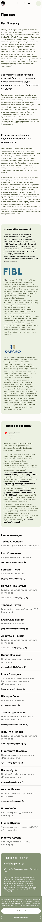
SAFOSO (7, 357)
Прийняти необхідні (21, 917)
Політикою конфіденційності (12, 903)
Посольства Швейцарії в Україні (18, 521)
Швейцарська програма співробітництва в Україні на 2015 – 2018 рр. (19, 492)
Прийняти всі (21, 911)
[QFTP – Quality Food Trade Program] (3, 3)
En (18, 3)
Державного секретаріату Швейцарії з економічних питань (19, 483)
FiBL (5, 280)
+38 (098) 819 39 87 (14, 858)
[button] (38, 3)
